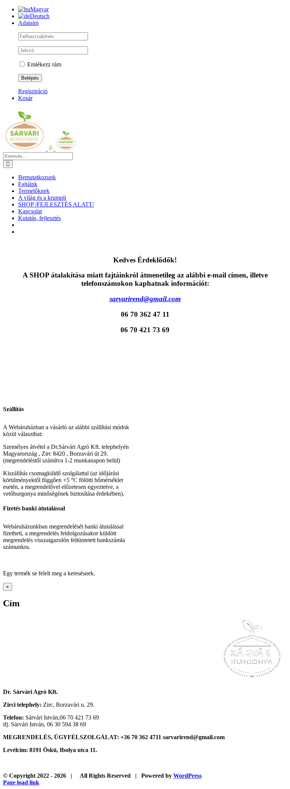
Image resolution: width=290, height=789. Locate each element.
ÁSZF (115, 763)
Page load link (21, 782)
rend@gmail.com (145, 299)
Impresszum (32, 763)
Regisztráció (33, 91)
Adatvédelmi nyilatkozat (170, 763)
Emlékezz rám (43, 64)
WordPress (187, 775)
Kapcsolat (77, 763)
